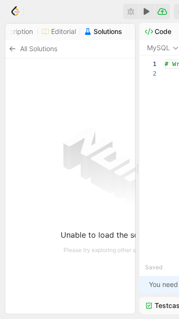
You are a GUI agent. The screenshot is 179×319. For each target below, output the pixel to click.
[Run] (146, 11)
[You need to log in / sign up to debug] (130, 11)
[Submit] (162, 11)
